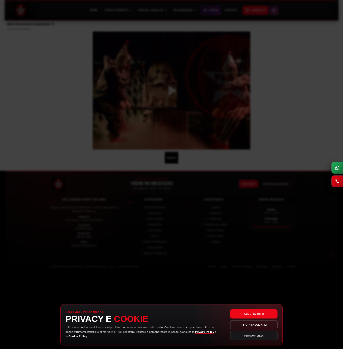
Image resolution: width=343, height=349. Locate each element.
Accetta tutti (254, 314)
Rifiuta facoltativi (254, 324)
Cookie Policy (77, 336)
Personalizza (254, 335)
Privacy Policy (204, 331)
